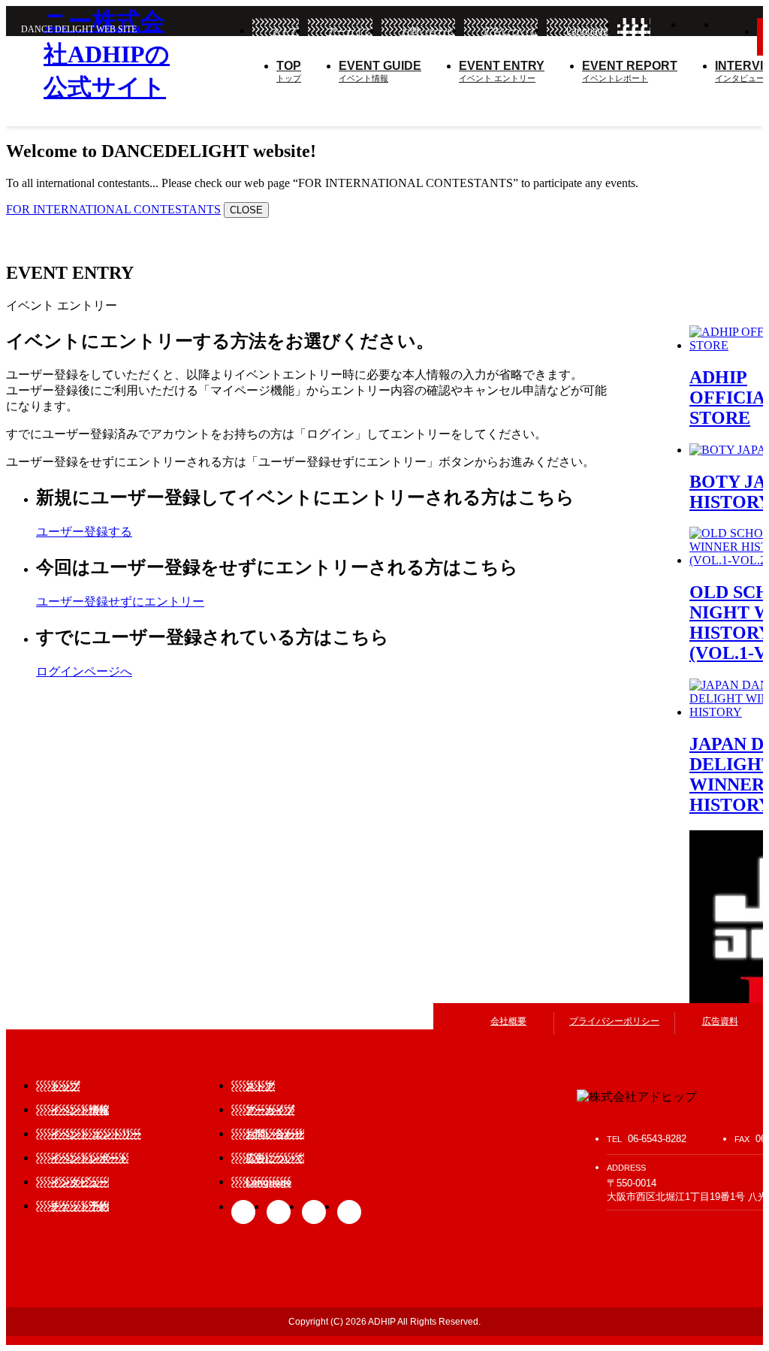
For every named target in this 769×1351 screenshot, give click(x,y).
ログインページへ (84, 671)
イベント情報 (380, 71)
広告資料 (720, 1021)
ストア (285, 31)
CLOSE (246, 210)
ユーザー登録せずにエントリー (120, 601)
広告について (511, 31)
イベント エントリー (501, 71)
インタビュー (79, 1182)
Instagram (699, 33)
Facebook (633, 33)
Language (587, 31)
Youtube (349, 1212)
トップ (288, 71)
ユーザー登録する (84, 531)
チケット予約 (79, 1206)
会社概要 (508, 1021)
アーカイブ (349, 31)
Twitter (666, 33)
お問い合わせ (428, 31)
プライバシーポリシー (614, 1021)
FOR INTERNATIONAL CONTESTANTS (113, 209)
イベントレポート (629, 71)
